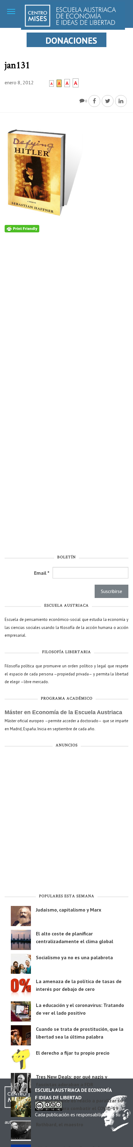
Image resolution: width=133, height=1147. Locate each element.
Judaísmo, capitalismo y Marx (68, 910)
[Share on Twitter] (108, 101)
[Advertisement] (66, 821)
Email (41, 573)
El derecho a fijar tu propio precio (72, 1053)
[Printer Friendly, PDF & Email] (22, 228)
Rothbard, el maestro (59, 1124)
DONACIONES (71, 40)
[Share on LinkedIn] (121, 101)
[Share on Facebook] (94, 101)
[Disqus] (66, 309)
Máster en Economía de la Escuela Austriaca (63, 712)
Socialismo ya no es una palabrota (74, 957)
